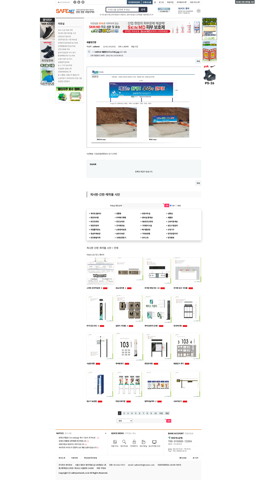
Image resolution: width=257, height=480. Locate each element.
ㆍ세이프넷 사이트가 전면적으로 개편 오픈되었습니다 (77, 447)
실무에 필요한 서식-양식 (67, 52)
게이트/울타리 (96, 213)
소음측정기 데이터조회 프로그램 (70, 78)
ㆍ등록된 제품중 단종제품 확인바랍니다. (72, 441)
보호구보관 (120, 233)
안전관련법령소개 (64, 71)
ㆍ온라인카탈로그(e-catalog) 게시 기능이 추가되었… (77, 437)
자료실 (61, 23)
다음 (161, 413)
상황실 (170, 213)
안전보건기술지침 (64, 36)
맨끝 (167, 413)
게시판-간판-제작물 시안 (67, 33)
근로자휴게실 (173, 221)
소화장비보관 (121, 229)
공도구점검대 (173, 225)
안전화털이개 (95, 237)
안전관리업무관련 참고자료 (68, 42)
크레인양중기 (121, 237)
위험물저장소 (95, 229)
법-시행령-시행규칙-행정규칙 (68, 75)
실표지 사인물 (122, 325)
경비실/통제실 (147, 217)
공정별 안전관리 (64, 81)
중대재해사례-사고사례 (66, 55)
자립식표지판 (121, 401)
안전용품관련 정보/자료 (66, 46)
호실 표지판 (121, 288)
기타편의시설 (147, 225)
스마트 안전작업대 (94, 288)
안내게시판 (178, 325)
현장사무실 (146, 213)
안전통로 (171, 237)
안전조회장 (95, 221)
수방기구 (171, 229)
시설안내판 (91, 363)
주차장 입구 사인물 (181, 288)
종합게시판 (95, 217)
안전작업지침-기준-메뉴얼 (67, 39)
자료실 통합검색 (116, 205)
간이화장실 (120, 225)
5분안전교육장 (147, 221)
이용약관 (74, 458)
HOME (184, 458)
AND (179, 205)
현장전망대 (95, 225)
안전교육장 (120, 221)
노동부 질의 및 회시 (65, 59)
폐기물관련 (146, 229)
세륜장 (170, 217)
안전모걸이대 (173, 233)
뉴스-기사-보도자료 (65, 65)
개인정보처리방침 (90, 458)
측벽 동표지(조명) (151, 325)
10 (156, 413)
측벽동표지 (120, 363)
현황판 (118, 213)
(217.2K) (109, 52)
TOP (196, 458)
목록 (198, 61)
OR (173, 205)
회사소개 (62, 458)
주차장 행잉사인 (152, 288)
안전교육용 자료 (64, 49)
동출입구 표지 (179, 363)
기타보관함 (146, 233)
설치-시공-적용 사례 (65, 30)
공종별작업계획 (63, 62)
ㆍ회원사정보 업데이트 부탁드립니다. (71, 444)
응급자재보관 (95, 233)
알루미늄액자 (150, 401)
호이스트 (145, 237)
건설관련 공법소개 (64, 68)
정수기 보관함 (92, 401)
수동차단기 (178, 401)
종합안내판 (149, 363)
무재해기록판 (121, 217)
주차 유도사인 (93, 325)
